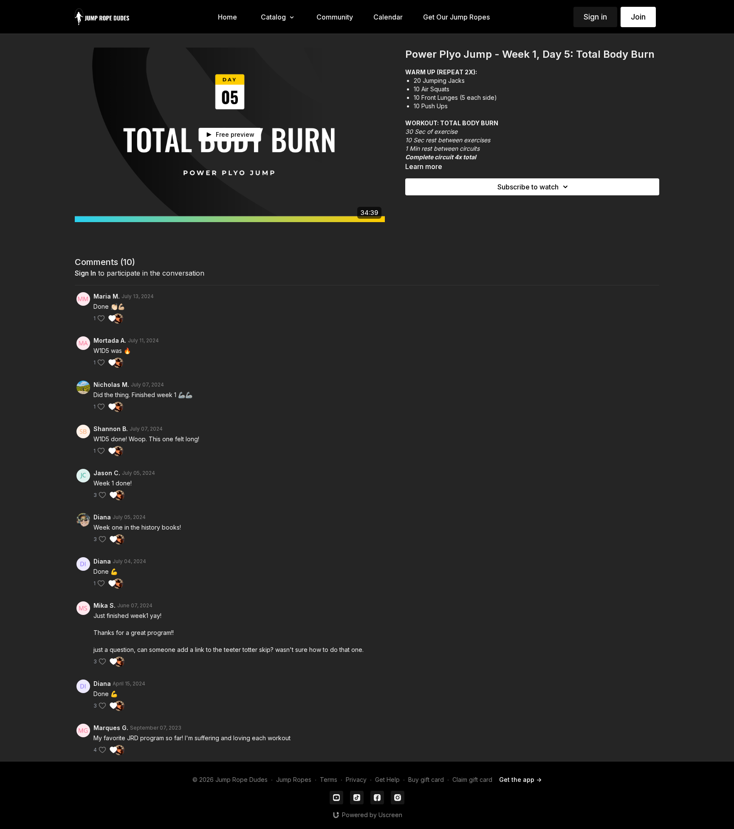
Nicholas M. (111, 384)
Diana (102, 517)
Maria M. (106, 296)
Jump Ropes (293, 779)
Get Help (387, 779)
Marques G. (110, 727)
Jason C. (106, 473)
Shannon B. (110, 428)
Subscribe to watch (528, 187)
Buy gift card (426, 779)
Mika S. (104, 605)
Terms (328, 779)
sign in (85, 273)
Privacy (356, 779)
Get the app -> (520, 779)
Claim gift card (472, 779)
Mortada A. (109, 340)
